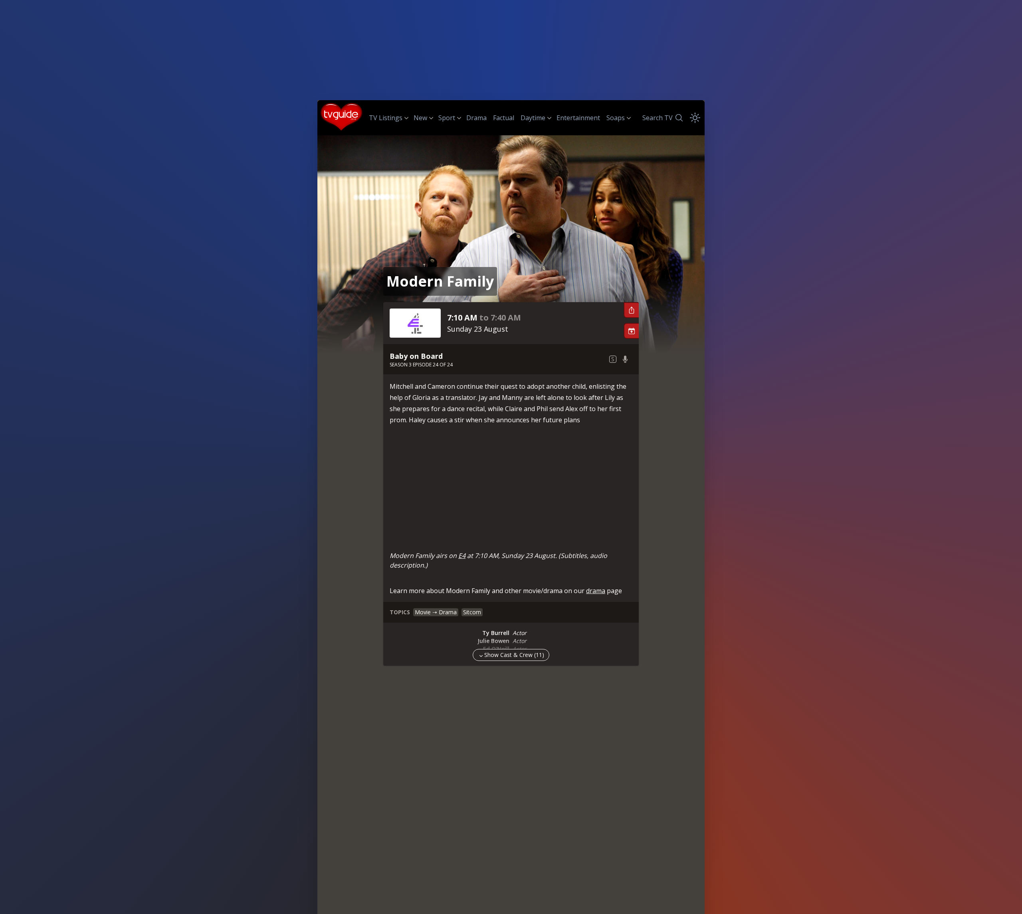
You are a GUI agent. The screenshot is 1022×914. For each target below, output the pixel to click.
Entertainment (578, 117)
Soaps (615, 117)
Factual (503, 117)
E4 (461, 555)
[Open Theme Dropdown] (695, 117)
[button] (631, 310)
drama (595, 590)
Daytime (533, 117)
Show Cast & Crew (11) (514, 655)
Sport (446, 117)
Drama (476, 117)
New (420, 117)
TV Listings (385, 117)
